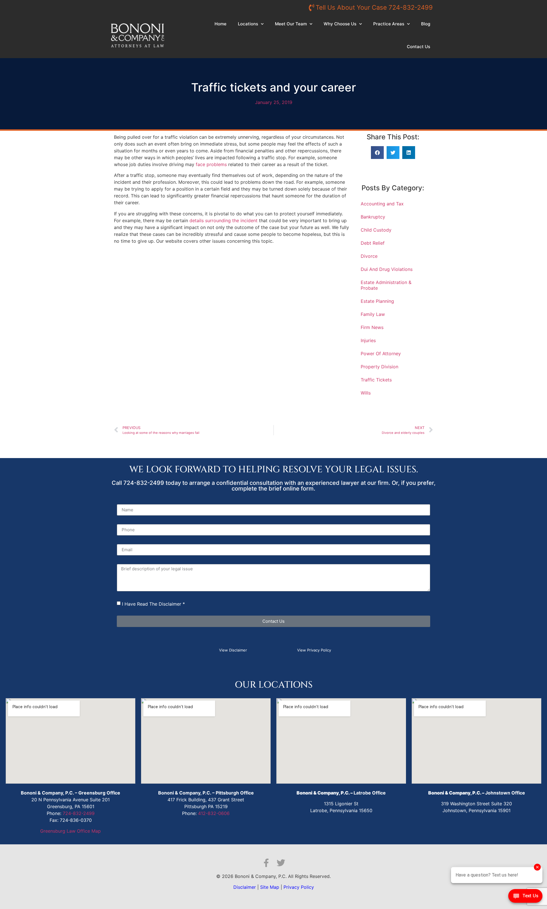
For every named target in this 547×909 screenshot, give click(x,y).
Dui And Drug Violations (387, 269)
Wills (366, 393)
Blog (425, 23)
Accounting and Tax (382, 204)
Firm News (372, 327)
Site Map (269, 887)
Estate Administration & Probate (386, 285)
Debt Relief (373, 243)
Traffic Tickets (376, 380)
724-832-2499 (79, 813)
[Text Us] (525, 897)
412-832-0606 (214, 813)
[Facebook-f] (266, 863)
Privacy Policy (298, 887)
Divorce (369, 256)
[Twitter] (281, 863)
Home (220, 23)
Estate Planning (377, 301)
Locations (248, 23)
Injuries (368, 340)
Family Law (373, 314)
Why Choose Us (340, 23)
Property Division (379, 366)
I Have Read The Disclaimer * (153, 604)
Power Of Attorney (381, 353)
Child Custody (376, 230)
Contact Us (418, 46)
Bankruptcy (373, 217)
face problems (211, 164)
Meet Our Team (291, 23)
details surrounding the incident (223, 220)
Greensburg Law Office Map (70, 831)
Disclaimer (244, 887)
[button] (377, 152)
